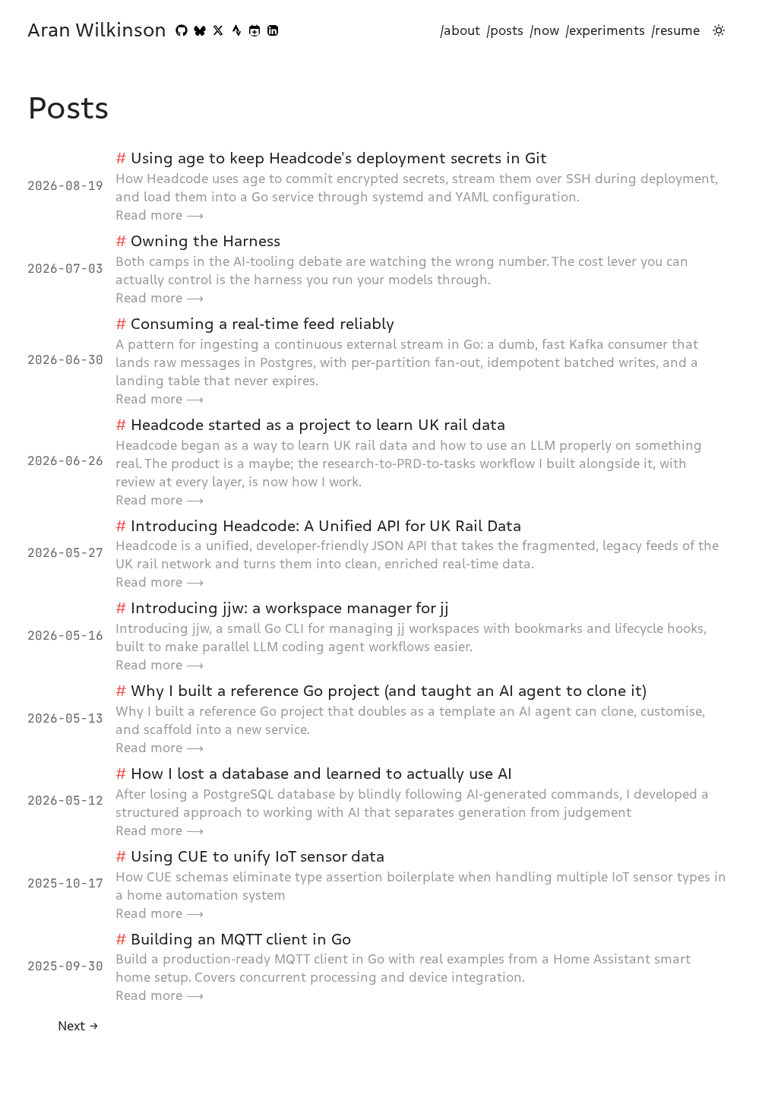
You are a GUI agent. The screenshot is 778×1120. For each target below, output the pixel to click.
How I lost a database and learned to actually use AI (321, 773)
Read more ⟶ (159, 215)
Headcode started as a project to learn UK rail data (318, 425)
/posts (504, 30)
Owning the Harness (205, 241)
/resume (675, 30)
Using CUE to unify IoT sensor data (257, 856)
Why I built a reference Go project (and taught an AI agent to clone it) (389, 691)
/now (544, 30)
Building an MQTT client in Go (241, 939)
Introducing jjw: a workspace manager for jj (290, 608)
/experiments (605, 30)
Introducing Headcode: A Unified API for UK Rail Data (326, 526)
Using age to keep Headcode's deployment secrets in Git (339, 158)
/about (460, 30)
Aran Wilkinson (96, 30)
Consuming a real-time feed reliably (262, 324)
